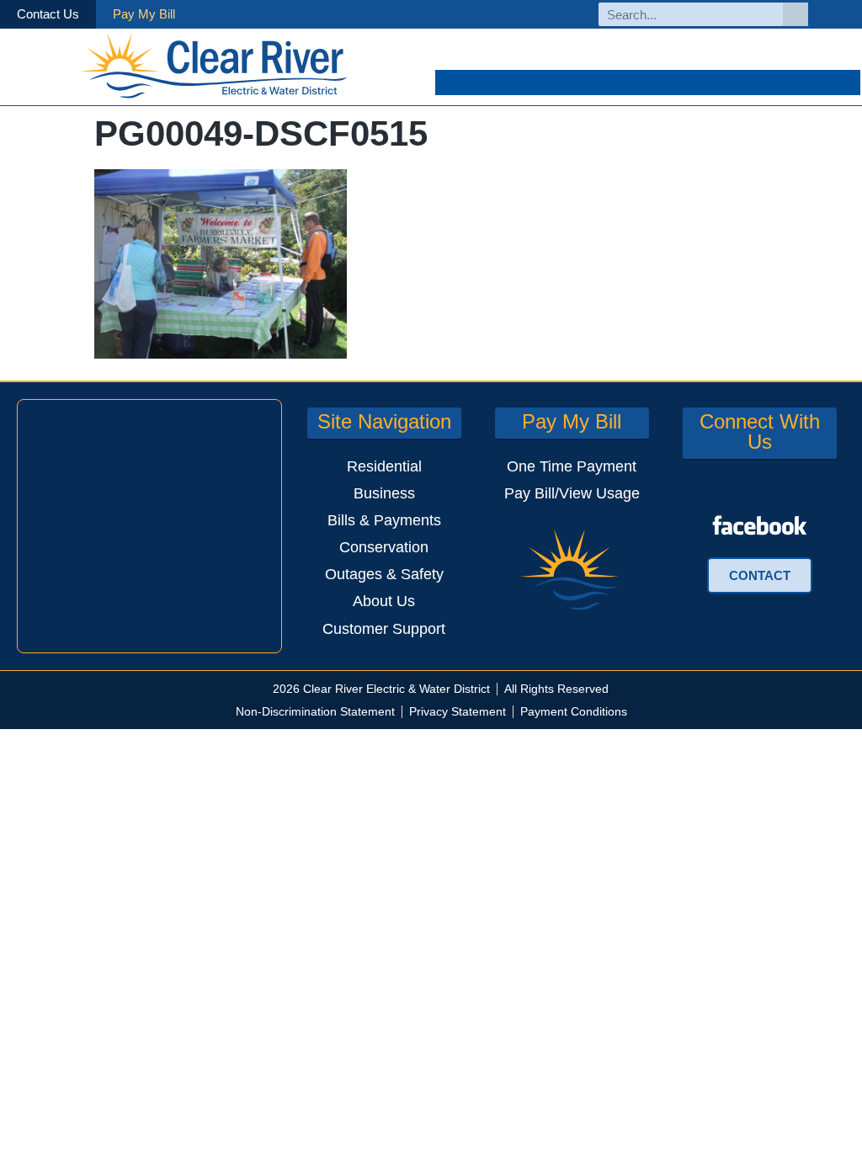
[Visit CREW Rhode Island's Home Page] (214, 67)
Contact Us (48, 14)
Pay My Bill (144, 14)
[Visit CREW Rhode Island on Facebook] (759, 525)
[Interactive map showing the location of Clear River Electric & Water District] (149, 526)
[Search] (795, 14)
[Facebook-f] (840, 15)
